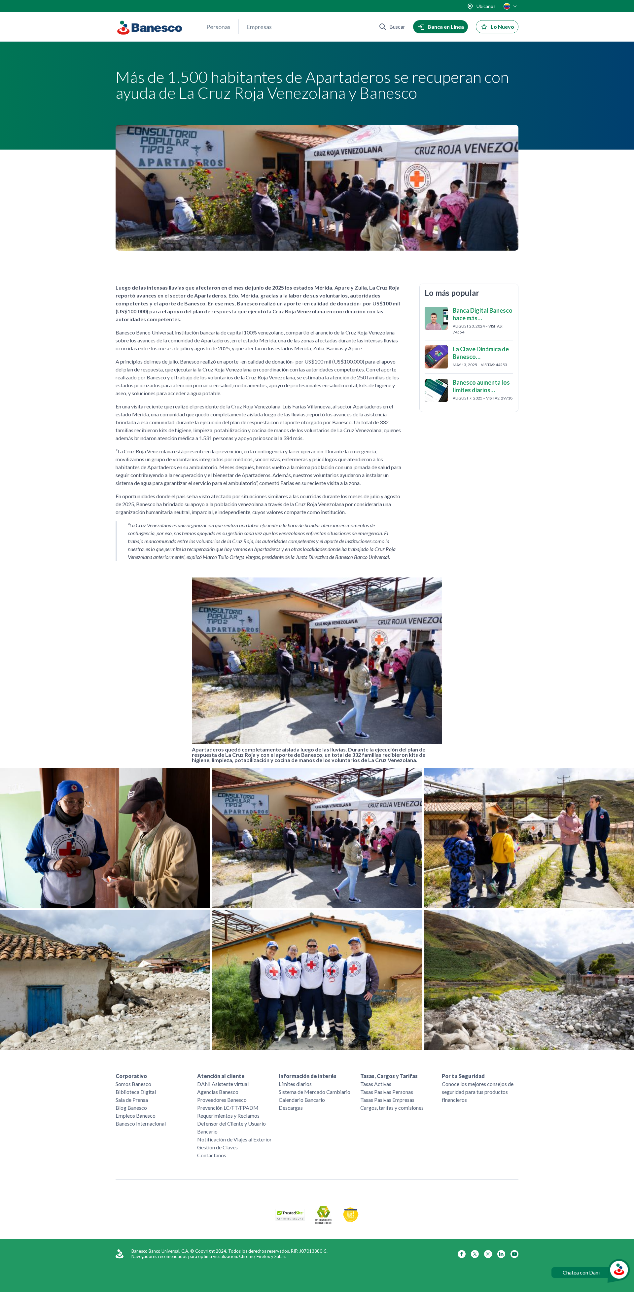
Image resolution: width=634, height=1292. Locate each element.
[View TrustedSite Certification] (290, 1219)
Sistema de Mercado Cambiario (314, 1092)
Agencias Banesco (217, 1092)
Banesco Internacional (141, 1123)
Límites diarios (295, 1084)
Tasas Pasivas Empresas (387, 1100)
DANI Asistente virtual (223, 1084)
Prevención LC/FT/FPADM (228, 1107)
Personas (218, 26)
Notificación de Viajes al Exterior (234, 1139)
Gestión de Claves (217, 1147)
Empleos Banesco (136, 1115)
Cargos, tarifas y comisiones (392, 1107)
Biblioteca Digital (136, 1092)
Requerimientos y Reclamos (228, 1115)
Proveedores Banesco (222, 1100)
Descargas (291, 1107)
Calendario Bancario (302, 1100)
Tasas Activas (375, 1084)
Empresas (259, 26)
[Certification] (350, 1220)
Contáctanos (211, 1155)
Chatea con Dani (581, 1272)
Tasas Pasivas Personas (386, 1092)
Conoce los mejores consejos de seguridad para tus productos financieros (477, 1092)
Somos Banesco (133, 1084)
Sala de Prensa (132, 1100)
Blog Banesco (131, 1107)
